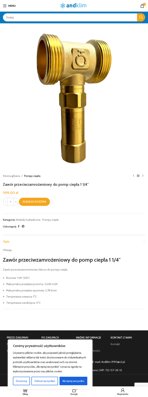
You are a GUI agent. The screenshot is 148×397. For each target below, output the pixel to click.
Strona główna (11, 176)
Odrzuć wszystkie (44, 381)
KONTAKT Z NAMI (121, 337)
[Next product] (142, 176)
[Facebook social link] (19, 226)
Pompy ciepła (32, 176)
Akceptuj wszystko (73, 381)
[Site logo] (74, 5)
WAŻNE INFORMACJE (88, 337)
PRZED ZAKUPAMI (17, 337)
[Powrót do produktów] (138, 176)
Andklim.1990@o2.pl (113, 362)
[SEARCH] (141, 17)
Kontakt (115, 344)
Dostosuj (21, 381)
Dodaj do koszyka (34, 201)
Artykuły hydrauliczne (28, 219)
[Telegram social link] (23, 226)
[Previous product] (133, 176)
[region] (50, 364)
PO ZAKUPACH (50, 337)
